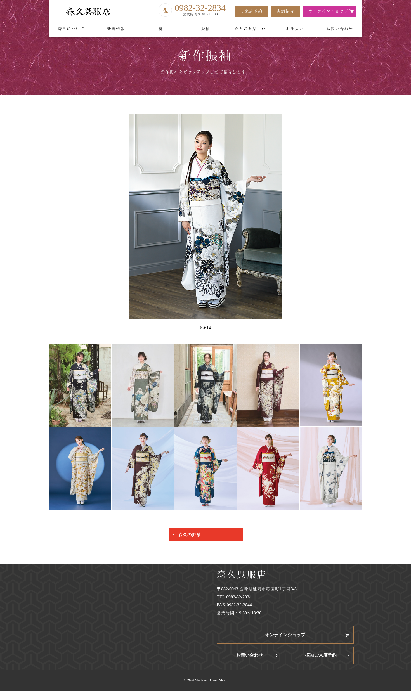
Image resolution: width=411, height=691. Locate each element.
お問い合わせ (339, 28)
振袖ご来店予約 (321, 655)
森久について (71, 28)
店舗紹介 (285, 11)
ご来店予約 (251, 11)
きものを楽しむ (250, 28)
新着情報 (116, 28)
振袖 (205, 28)
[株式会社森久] (88, 11)
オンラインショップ (328, 11)
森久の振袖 (189, 534)
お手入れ (295, 28)
